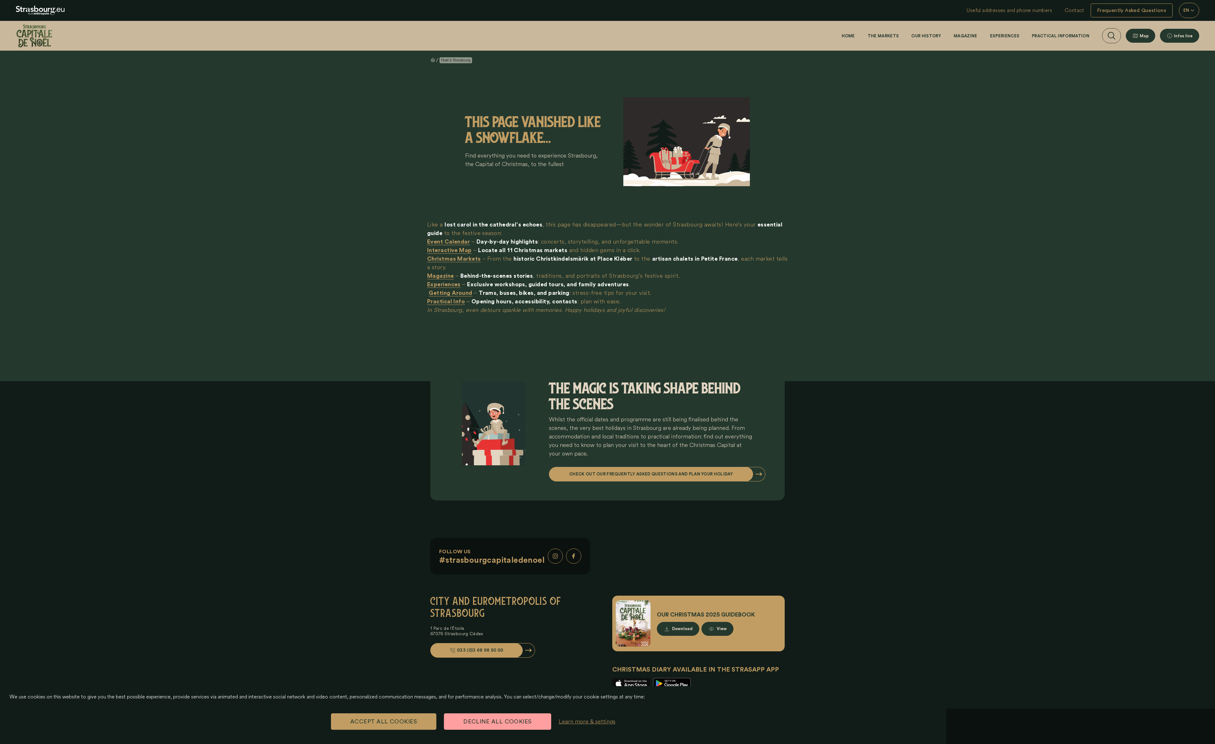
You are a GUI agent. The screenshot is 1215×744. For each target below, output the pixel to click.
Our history (926, 36)
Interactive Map (449, 250)
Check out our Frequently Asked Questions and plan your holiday (651, 474)
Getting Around (450, 293)
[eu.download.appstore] (631, 684)
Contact (1074, 10)
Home (848, 36)
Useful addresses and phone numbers (1009, 10)
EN (1186, 10)
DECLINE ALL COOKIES (497, 721)
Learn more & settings (587, 721)
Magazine (965, 36)
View (722, 629)
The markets (883, 36)
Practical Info (446, 301)
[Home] (34, 36)
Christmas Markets (454, 259)
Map (1144, 36)
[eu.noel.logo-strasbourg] (40, 10)
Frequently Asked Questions (1131, 10)
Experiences (1004, 36)
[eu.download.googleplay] (672, 684)
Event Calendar (448, 242)
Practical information (1060, 36)
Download (682, 629)
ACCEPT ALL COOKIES (383, 721)
